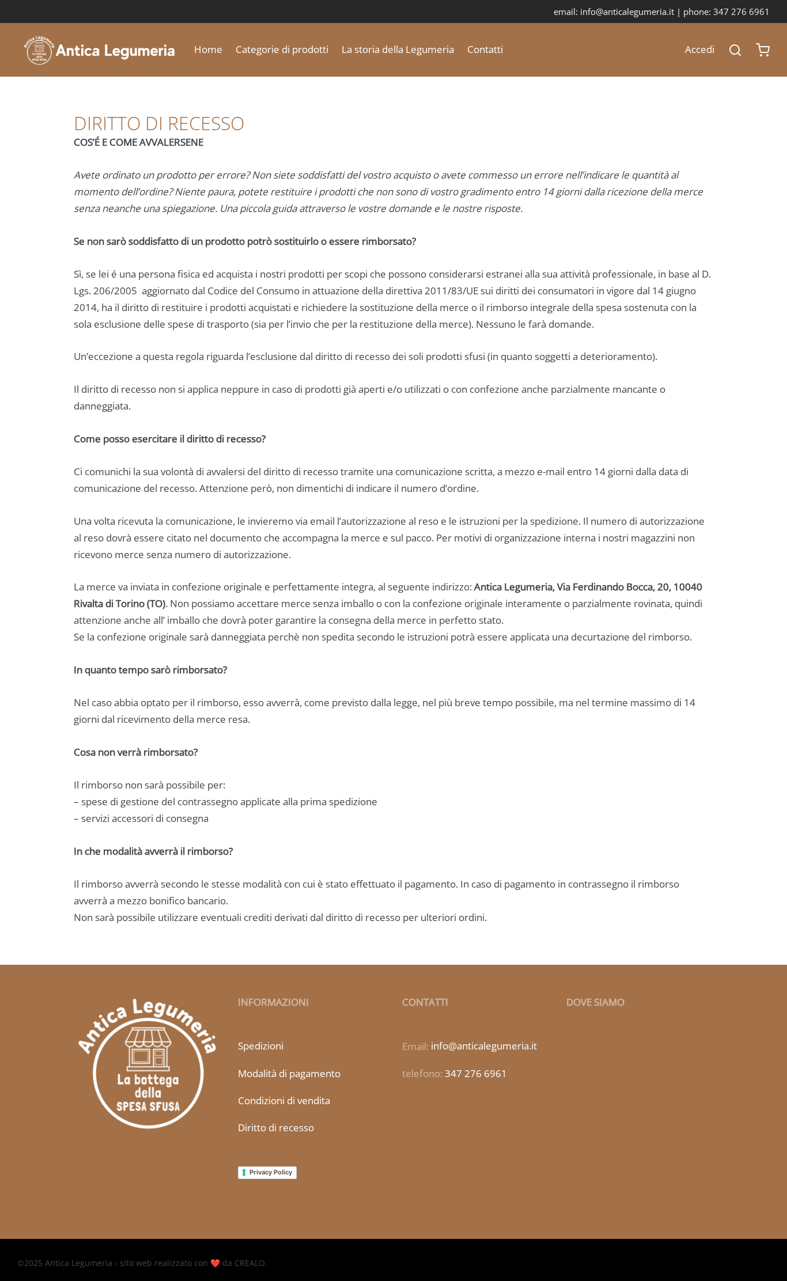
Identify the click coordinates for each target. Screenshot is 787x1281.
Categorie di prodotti (282, 49)
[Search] (735, 50)
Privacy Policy (270, 1172)
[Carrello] (763, 50)
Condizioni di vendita (284, 1100)
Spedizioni (260, 1045)
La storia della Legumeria (398, 49)
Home (208, 49)
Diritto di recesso (276, 1127)
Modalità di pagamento (289, 1073)
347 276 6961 (476, 1073)
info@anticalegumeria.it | (631, 11)
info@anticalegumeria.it (484, 1045)
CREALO (249, 1262)
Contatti (485, 49)
